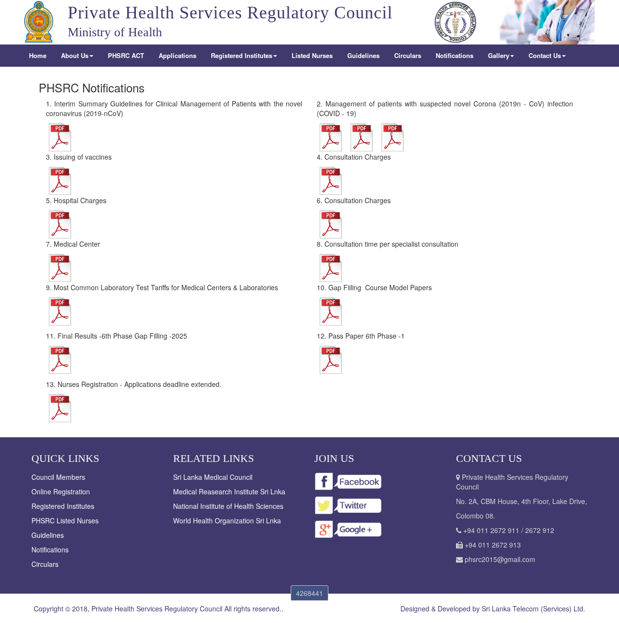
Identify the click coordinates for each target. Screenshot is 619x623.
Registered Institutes (62, 506)
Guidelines (363, 55)
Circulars (407, 55)
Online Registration (60, 491)
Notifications (454, 55)
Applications (177, 55)
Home (37, 55)
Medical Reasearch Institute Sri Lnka (229, 491)
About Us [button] (74, 55)
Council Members (58, 477)
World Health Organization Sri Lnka (227, 520)
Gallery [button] (498, 55)
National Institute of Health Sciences (228, 506)
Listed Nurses (312, 55)
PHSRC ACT (126, 55)
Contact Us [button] (545, 55)
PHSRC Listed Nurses (65, 520)
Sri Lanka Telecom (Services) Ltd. (533, 608)
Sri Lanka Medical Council (212, 477)
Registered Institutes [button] (241, 55)
